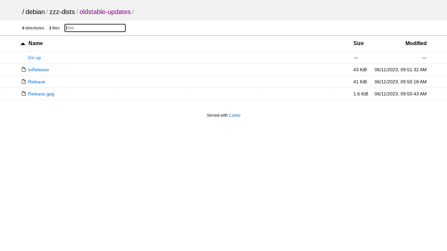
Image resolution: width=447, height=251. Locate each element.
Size (358, 43)
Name (35, 43)
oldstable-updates (105, 11)
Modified (416, 43)
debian (35, 11)
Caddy (235, 115)
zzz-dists (62, 11)
